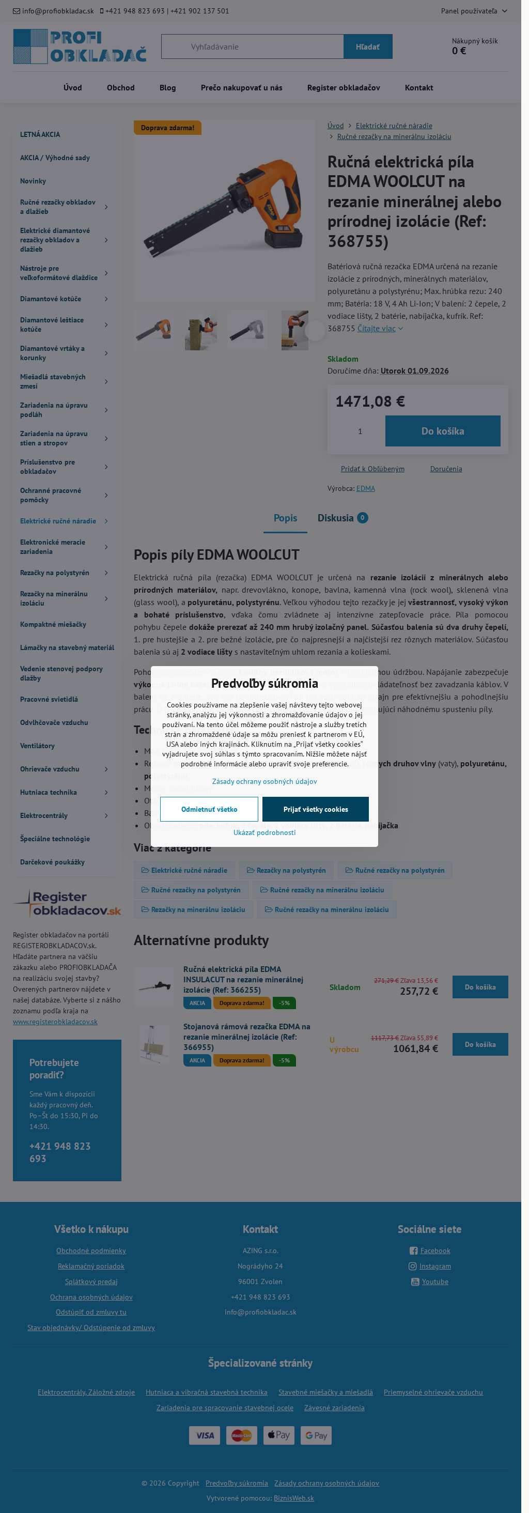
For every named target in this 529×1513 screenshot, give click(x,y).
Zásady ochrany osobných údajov (264, 781)
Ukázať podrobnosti (265, 832)
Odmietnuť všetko (209, 809)
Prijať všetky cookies (316, 809)
